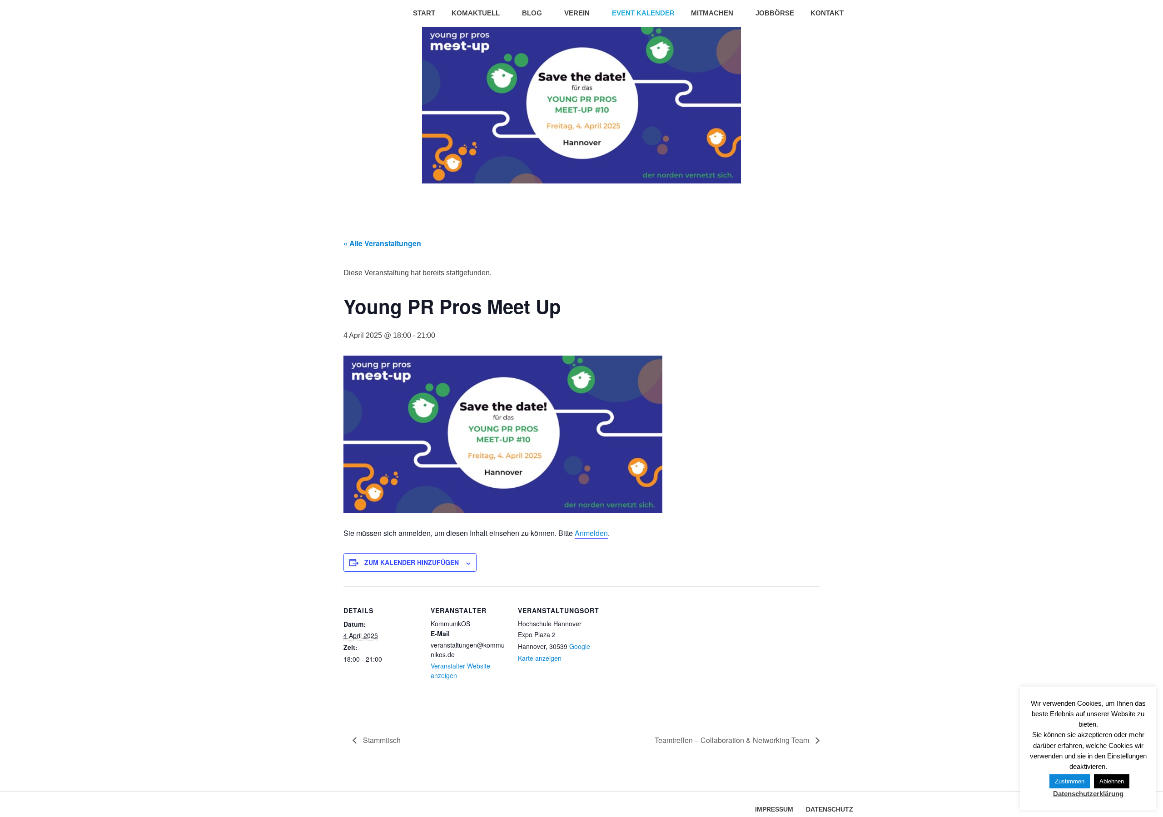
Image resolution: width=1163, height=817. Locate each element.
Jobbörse (774, 13)
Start (424, 13)
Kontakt (827, 13)
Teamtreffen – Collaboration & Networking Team (733, 740)
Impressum (774, 809)
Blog (532, 13)
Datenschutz (829, 809)
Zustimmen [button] (1069, 781)
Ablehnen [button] (1111, 781)
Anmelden (591, 533)
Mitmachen (712, 13)
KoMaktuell (476, 13)
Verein (577, 13)
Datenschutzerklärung (1088, 793)
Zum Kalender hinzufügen (411, 562)
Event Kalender (643, 13)
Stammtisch (381, 740)
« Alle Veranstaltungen (382, 243)
